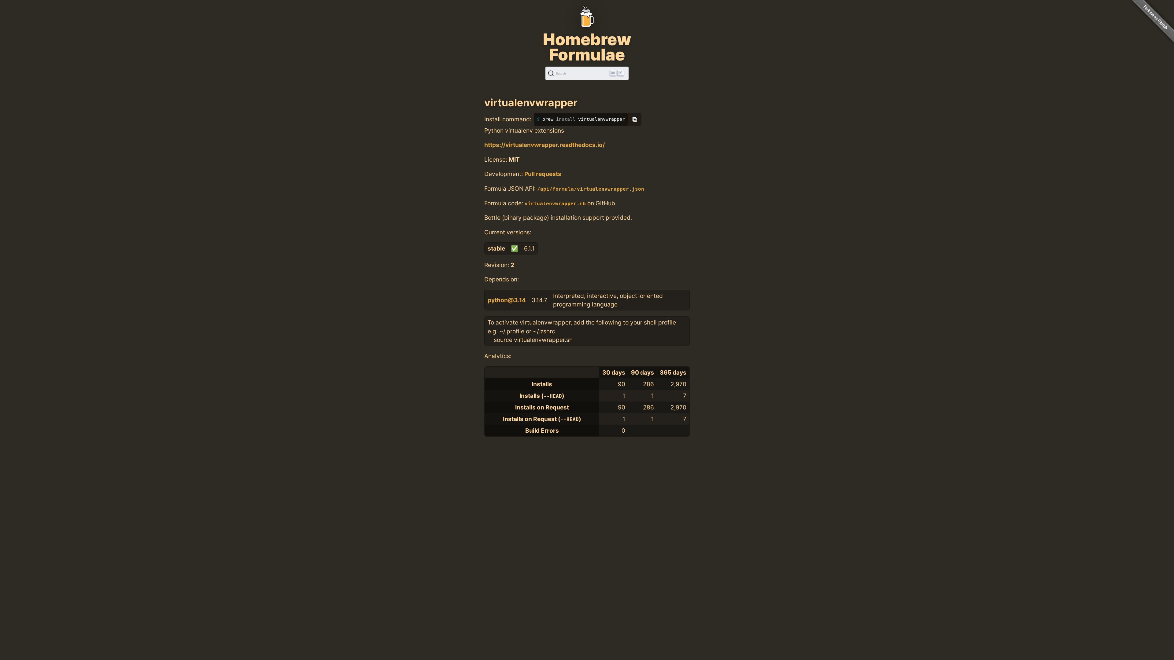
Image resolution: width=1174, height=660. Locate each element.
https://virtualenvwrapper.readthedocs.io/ (544, 144)
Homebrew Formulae (587, 47)
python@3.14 (507, 300)
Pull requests (542, 174)
